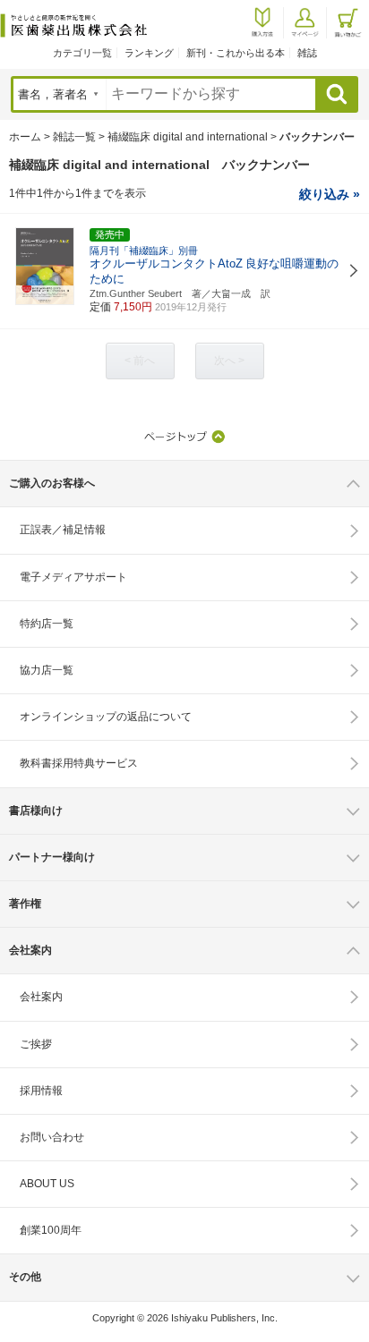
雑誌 (307, 52)
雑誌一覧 (74, 137)
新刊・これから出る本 (235, 52)
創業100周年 (51, 1230)
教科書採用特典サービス (79, 763)
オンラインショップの (106, 716)
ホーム (25, 137)
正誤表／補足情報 (63, 529)
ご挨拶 (36, 1044)
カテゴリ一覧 (82, 52)
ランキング (149, 52)
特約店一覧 (46, 623)
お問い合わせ (52, 1137)
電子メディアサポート (73, 577)
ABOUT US (47, 1183)
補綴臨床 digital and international (187, 137)
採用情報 (41, 1090)
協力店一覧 (46, 670)
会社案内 (41, 996)
